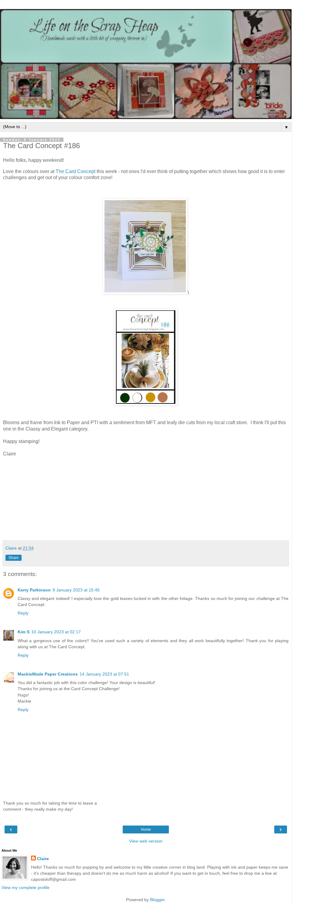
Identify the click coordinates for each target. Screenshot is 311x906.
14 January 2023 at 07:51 (104, 674)
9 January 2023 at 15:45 (76, 590)
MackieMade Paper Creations (48, 674)
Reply (23, 613)
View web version (145, 841)
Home (146, 829)
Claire (43, 858)
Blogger (157, 899)
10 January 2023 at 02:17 (56, 631)
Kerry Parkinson (34, 590)
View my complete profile (26, 887)
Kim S (23, 631)
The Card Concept (75, 171)
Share (14, 558)
